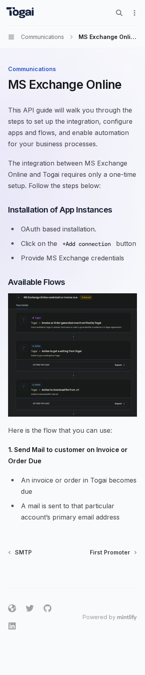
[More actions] (134, 12)
